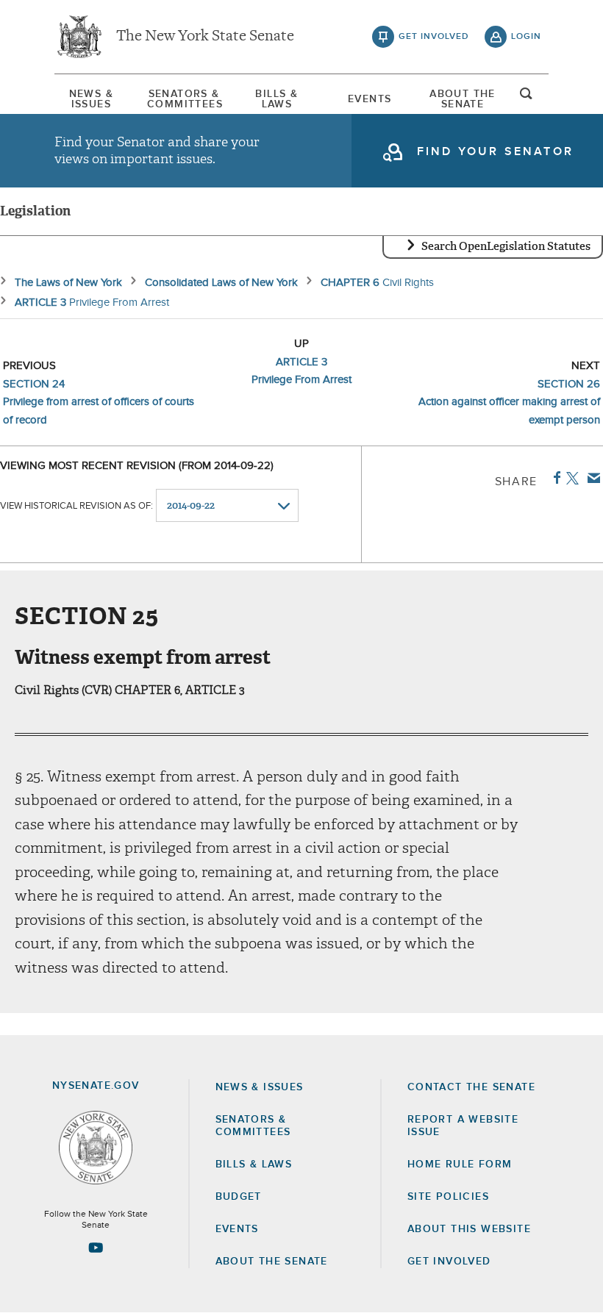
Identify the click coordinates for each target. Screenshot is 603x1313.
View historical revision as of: (76, 506)
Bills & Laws (276, 99)
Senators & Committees (184, 99)
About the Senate (271, 1261)
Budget (238, 1197)
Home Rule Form (460, 1164)
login (526, 36)
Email (591, 478)
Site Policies (448, 1197)
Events (369, 99)
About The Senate (462, 99)
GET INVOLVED (449, 1261)
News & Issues (91, 99)
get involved (434, 36)
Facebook (554, 478)
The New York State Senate (205, 36)
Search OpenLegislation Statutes (505, 246)
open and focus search (526, 98)
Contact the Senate (471, 1087)
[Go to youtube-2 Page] (95, 1247)
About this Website (469, 1229)
